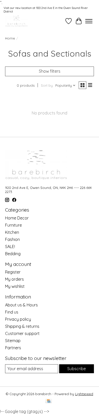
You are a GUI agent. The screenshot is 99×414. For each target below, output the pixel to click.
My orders (14, 279)
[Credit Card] (48, 401)
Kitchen (12, 232)
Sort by (47, 85)
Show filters (49, 71)
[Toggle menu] (89, 21)
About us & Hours (21, 304)
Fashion (12, 239)
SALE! (10, 246)
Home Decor (17, 218)
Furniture (13, 225)
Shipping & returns (22, 326)
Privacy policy (18, 319)
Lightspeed (84, 394)
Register (13, 272)
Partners (13, 347)
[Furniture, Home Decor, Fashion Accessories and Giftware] (16, 21)
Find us (11, 312)
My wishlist (15, 286)
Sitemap (13, 340)
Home (10, 38)
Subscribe (76, 368)
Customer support (22, 333)
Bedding (13, 253)
